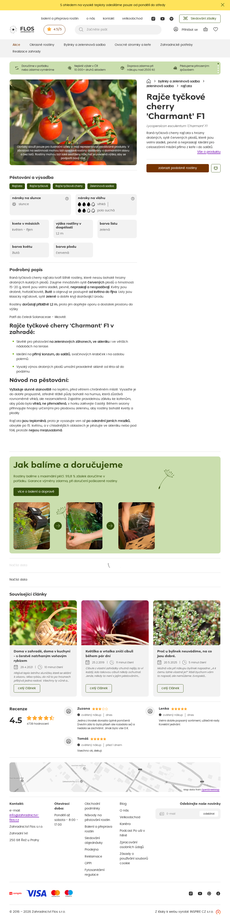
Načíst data (66, 566)
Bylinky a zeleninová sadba (84, 44)
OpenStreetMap (210, 790)
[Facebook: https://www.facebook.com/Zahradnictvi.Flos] (218, 893)
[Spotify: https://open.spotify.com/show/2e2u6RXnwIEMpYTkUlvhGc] (171, 18)
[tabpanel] (35, 68)
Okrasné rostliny (42, 44)
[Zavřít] (223, 5)
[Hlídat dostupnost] (216, 168)
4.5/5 (57, 29)
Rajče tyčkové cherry (69, 186)
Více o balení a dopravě (36, 491)
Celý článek (27, 688)
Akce (16, 44)
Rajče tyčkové (39, 186)
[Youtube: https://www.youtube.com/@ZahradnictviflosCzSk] (162, 18)
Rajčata (17, 186)
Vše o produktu (209, 152)
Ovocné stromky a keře (133, 44)
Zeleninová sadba (102, 186)
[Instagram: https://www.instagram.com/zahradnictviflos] (153, 18)
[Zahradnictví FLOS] (21, 30)
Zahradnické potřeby (176, 44)
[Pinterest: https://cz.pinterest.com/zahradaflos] (209, 893)
